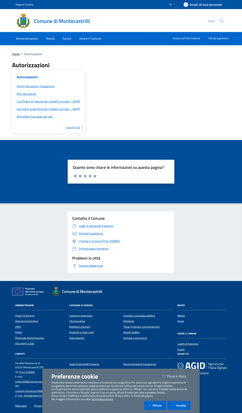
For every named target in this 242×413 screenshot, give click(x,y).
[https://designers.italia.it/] (202, 366)
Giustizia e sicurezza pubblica (139, 316)
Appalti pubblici (131, 332)
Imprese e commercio (135, 338)
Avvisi (180, 321)
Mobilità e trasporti (79, 327)
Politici (18, 332)
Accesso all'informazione (186, 38)
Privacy (38, 406)
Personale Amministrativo (29, 338)
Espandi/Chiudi (73, 127)
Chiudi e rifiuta (179, 376)
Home (16, 54)
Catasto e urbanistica (81, 316)
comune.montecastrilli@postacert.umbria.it (39, 391)
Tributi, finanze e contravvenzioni (141, 327)
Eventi (181, 349)
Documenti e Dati (24, 343)
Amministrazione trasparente (139, 364)
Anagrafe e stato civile (81, 332)
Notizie (181, 316)
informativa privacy (102, 399)
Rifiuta (159, 405)
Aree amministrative (26, 321)
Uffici (18, 327)
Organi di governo (25, 316)
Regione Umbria (24, 4)
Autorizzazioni (77, 338)
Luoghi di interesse (187, 344)
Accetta (183, 405)
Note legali (21, 406)
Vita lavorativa (77, 321)
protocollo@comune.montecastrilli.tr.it (36, 381)
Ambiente (128, 321)
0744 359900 (27, 372)
